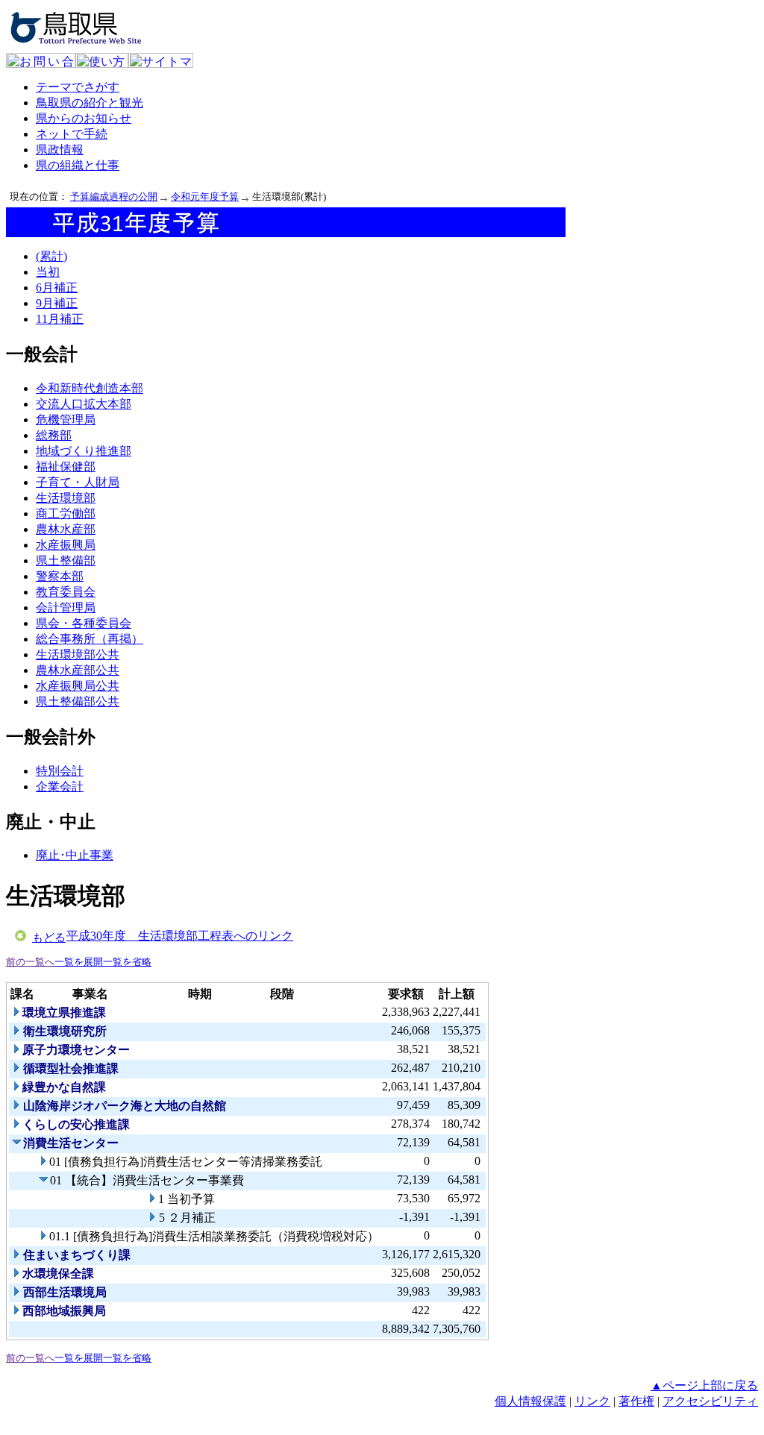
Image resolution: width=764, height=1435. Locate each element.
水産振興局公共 (77, 685)
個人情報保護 (530, 1401)
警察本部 (60, 576)
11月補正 (60, 319)
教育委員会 (66, 591)
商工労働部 (66, 513)
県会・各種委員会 (83, 623)
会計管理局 (66, 607)
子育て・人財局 (77, 482)
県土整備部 (66, 560)
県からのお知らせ (83, 118)
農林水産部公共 (77, 670)
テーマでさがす (77, 87)
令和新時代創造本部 (89, 388)
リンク (592, 1401)
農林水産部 (66, 529)
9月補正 (57, 303)
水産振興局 (66, 544)
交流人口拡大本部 (83, 404)
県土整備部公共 (77, 701)
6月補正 (57, 287)
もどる (49, 937)
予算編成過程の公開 (113, 196)
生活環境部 (66, 498)
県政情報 (60, 149)
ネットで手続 (71, 134)
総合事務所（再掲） (89, 638)
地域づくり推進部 (83, 451)
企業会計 (60, 786)
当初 (48, 272)
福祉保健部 (66, 466)
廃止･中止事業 (74, 855)
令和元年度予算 (205, 196)
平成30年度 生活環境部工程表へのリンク (179, 935)
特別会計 (60, 770)
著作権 (636, 1401)
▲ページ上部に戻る (704, 1385)
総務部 (54, 435)
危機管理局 (66, 419)
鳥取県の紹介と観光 (89, 102)
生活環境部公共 (77, 654)
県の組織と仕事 (77, 165)
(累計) (51, 256)
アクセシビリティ (710, 1401)
